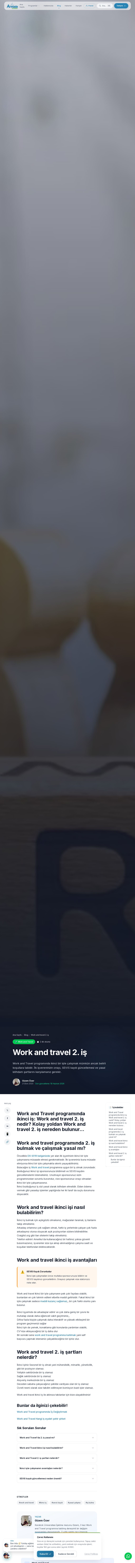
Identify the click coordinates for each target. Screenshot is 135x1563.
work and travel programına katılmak (55, 1335)
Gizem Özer (28, 1080)
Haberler (68, 6)
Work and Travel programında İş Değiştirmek (42, 1411)
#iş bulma (90, 1502)
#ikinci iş (42, 1502)
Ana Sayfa (22, 5)
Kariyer (79, 6)
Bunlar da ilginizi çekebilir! (118, 1160)
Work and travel (40, 1167)
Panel (90, 6)
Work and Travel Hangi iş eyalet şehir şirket (41, 1418)
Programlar (32, 6)
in (7, 1126)
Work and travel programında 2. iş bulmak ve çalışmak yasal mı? (117, 1133)
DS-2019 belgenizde (39, 1155)
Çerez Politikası (91, 1554)
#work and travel (26, 1502)
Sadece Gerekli (66, 1554)
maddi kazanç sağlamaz (53, 1301)
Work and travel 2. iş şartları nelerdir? (117, 1154)
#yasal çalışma (74, 1502)
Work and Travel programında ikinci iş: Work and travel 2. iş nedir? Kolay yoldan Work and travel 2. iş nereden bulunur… (118, 1119)
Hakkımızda (48, 6)
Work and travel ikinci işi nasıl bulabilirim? (118, 1142)
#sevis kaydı (57, 1502)
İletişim (120, 6)
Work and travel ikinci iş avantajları (118, 1148)
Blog (59, 6)
